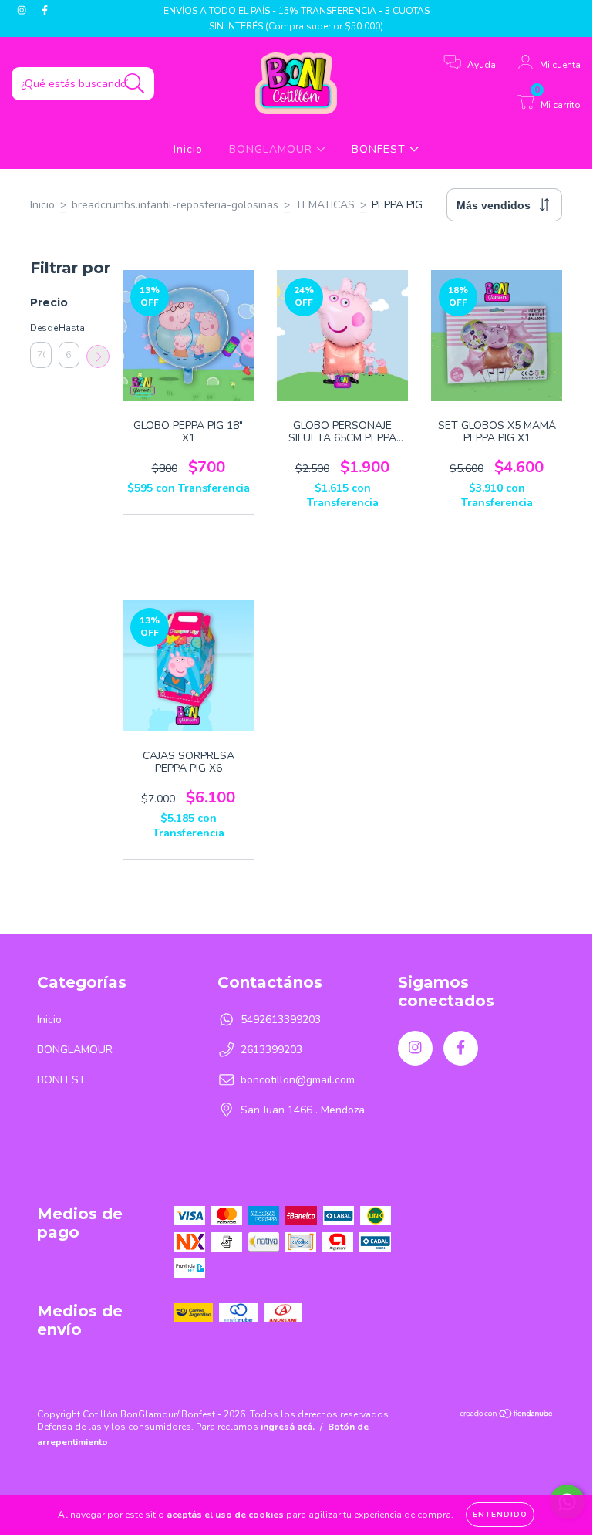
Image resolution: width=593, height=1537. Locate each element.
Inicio (188, 149)
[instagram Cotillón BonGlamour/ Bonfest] (23, 10)
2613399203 (271, 1049)
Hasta (69, 328)
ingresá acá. (288, 1426)
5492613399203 (281, 1019)
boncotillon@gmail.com (298, 1080)
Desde (41, 328)
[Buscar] (134, 84)
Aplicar (98, 356)
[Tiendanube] (507, 1416)
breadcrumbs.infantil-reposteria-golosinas (175, 205)
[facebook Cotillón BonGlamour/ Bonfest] (45, 10)
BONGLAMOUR (272, 149)
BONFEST (380, 149)
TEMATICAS (325, 205)
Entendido (500, 1514)
